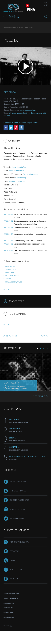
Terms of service (11, 598)
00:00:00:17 (8, 214)
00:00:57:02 (8, 244)
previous (11, 336)
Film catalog (9, 617)
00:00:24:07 (8, 234)
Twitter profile (17, 518)
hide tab (7, 289)
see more (39, 396)
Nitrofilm (14, 578)
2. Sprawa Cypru (10, 269)
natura (21, 110)
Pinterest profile (18, 490)
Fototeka (14, 551)
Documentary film (10, 27)
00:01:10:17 (8, 250)
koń (9, 113)
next (42, 336)
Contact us (8, 608)
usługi (14, 113)
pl (45, 4)
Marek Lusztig (20, 178)
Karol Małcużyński (19, 167)
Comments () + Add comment (15, 123)
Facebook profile (18, 481)
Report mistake (33, 123)
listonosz (34, 113)
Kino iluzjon (16, 569)
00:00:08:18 (8, 228)
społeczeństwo (30, 110)
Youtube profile (17, 509)
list (24, 113)
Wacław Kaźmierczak (17, 181)
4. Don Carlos (9, 273)
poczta (19, 113)
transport (7, 115)
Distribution (9, 603)
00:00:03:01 (8, 221)
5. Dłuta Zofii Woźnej (11, 276)
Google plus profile (19, 500)
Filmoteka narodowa (19, 542)
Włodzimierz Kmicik (16, 171)
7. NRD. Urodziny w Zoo (13, 282)
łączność (42, 113)
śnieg (28, 113)
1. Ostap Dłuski (9, 266)
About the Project (11, 594)
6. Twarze (7, 279)
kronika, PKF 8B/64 (26, 27)
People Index (9, 612)
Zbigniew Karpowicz (30, 174)
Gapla (12, 560)
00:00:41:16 (8, 241)
